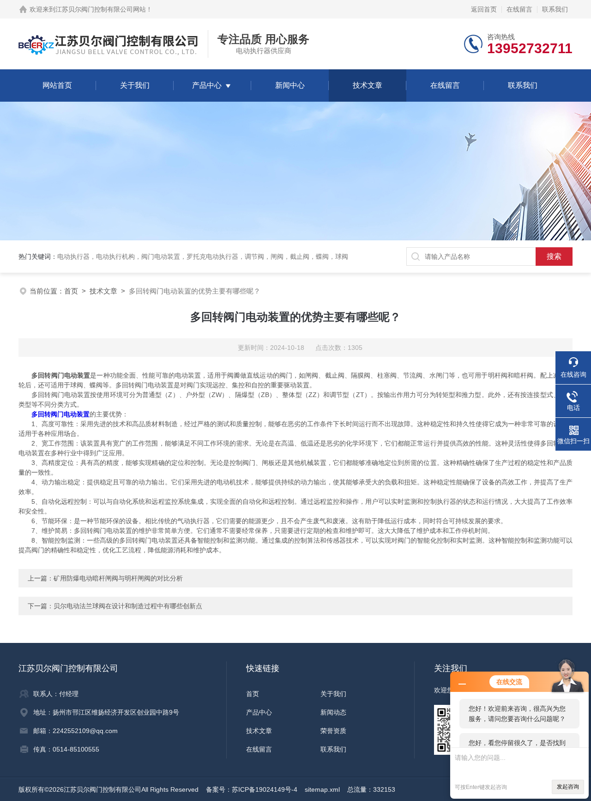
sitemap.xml (322, 789)
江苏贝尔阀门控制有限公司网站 (100, 9)
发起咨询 (568, 786)
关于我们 (135, 85)
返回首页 (484, 9)
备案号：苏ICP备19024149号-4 (251, 789)
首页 (71, 291)
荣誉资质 (333, 730)
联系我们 (555, 9)
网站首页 (57, 85)
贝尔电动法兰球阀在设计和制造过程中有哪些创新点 (128, 606)
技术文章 (367, 85)
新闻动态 (333, 712)
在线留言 (519, 9)
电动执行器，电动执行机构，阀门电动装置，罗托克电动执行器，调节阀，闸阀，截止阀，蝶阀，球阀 (202, 256)
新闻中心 (290, 85)
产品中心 (207, 85)
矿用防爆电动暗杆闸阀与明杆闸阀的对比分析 (118, 578)
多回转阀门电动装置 (60, 414)
